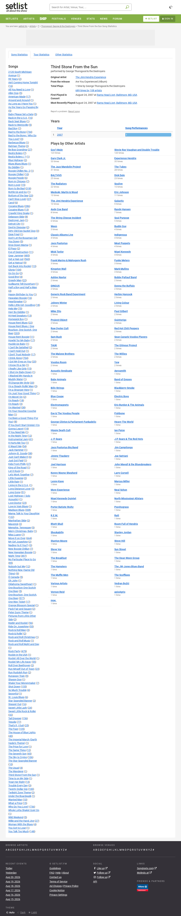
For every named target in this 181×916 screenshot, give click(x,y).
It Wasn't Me (15, 446)
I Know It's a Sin (16, 365)
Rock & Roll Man (17, 630)
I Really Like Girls (17, 368)
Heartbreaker (15, 301)
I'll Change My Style (18, 382)
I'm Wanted (14, 407)
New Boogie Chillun (18, 548)
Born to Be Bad (16, 188)
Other (63, 54)
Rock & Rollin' (15, 633)
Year (59, 128)
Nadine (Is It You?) (18, 545)
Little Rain (13, 481)
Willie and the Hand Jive (21, 820)
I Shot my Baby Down (20, 372)
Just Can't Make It (18, 457)
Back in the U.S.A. (18, 117)
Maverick (13, 524)
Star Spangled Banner (20, 700)
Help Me (12, 308)
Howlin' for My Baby (19, 340)
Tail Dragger (14, 718)
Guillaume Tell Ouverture (21, 283)
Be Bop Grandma (17, 149)
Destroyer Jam (16, 220)
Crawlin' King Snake (19, 213)
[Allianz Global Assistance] (142, 887)
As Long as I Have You (20, 103)
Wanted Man (15, 799)
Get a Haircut (15, 262)
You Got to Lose (17, 827)
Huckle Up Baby (16, 343)
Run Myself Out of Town (21, 668)
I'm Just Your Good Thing (22, 393)
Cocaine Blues (16, 206)
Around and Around (19, 100)
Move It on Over (16, 538)
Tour (41, 54)
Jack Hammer (16, 449)
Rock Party (14, 651)
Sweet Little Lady (17, 707)
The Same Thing (17, 750)
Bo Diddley (14, 167)
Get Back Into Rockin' (19, 266)
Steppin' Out (14, 704)
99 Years (13, 79)
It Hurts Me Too (16, 442)
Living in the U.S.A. (18, 485)
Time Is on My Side (18, 778)
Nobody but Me (16, 566)
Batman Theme (16, 146)
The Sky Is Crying (17, 757)
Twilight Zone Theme (19, 792)
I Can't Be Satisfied (18, 347)
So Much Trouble (17, 690)
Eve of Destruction (18, 252)
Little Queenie (15, 478)
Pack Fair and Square (20, 608)
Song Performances (136, 128)
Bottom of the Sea (18, 195)
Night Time (14, 555)
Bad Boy (12, 128)
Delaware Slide (16, 216)
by (88, 90)
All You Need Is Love (19, 89)
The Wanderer (16, 771)
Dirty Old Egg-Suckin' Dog (22, 230)
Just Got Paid (15, 460)
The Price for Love (18, 746)
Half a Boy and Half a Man (22, 287)
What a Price (15, 803)
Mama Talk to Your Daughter (24, 513)
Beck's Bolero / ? (17, 156)
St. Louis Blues (16, 697)
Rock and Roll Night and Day (23, 644)
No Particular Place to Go (22, 559)
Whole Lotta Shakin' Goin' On (23, 810)
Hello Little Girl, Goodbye (21, 305)
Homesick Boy (16, 319)
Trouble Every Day (18, 785)
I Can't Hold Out (16, 351)
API (95, 881)
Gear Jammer (15, 255)
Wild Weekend (15, 817)
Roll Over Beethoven (19, 665)
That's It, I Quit (16, 725)
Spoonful (13, 693)
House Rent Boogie (18, 336)
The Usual (13, 767)
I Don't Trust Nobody (19, 354)
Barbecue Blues (16, 142)
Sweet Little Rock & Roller (22, 711)
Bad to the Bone (17, 132)
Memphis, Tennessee (19, 527)
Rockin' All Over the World (22, 658)
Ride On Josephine (18, 626)
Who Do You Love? (18, 806)
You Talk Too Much (18, 831)
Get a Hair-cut (16, 259)
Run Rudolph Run (17, 672)
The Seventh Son (17, 753)
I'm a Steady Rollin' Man (21, 386)
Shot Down (14, 686)
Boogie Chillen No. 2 (19, 170)
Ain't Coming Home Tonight (23, 82)
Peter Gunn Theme (18, 612)
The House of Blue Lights (22, 732)
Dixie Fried (13, 234)
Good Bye (13, 276)
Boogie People (16, 177)
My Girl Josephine (18, 541)
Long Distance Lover (19, 488)
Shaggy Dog (15, 679)
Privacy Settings (58, 894)
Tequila (12, 721)
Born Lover (14, 185)
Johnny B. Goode (17, 453)
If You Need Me (16, 432)
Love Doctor (15, 502)
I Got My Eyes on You (19, 361)
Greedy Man (15, 280)
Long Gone (14, 492)
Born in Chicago (17, 181)
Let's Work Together (19, 474)
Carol (11, 202)
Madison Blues (16, 510)
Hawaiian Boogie (17, 298)
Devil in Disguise (17, 227)
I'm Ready (13, 400)
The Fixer (13, 729)
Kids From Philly (17, 464)
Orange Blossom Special (21, 605)
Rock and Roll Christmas (21, 637)
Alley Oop (13, 93)
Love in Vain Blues (18, 506)
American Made (16, 96)
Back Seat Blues (17, 121)
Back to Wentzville (18, 124)
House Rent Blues (18, 322)
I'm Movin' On (15, 396)
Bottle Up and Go (17, 192)
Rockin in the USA (17, 654)
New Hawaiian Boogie (20, 552)
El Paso (12, 248)
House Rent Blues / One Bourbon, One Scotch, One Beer (22, 330)
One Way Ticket (16, 601)
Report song (74, 111)
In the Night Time (17, 435)
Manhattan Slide (17, 520)
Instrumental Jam (18, 439)
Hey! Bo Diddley (16, 312)
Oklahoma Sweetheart (20, 584)
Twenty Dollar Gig (18, 789)
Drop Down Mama (18, 245)
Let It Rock (14, 471)
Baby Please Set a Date (20, 114)
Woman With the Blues (20, 824)
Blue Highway (15, 160)
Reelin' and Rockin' (18, 623)
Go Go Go (13, 273)
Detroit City (14, 223)
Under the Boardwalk (19, 796)
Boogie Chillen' (16, 174)
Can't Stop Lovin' (17, 199)
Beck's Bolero (15, 153)
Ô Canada (13, 577)
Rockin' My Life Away (19, 661)
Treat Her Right (16, 782)
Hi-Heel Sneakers (17, 315)
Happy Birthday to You (20, 294)
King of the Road (17, 467)
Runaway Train (16, 676)
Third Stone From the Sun (22, 774)
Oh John (13, 580)
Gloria (11, 269)
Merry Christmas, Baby (20, 531)
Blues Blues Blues (17, 163)
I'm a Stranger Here (18, 389)
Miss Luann (14, 534)
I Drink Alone (15, 358)
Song (19, 54)
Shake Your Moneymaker (22, 683)
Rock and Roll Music (19, 640)
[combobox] (90, 7)
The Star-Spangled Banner (22, 760)
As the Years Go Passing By (23, 107)
